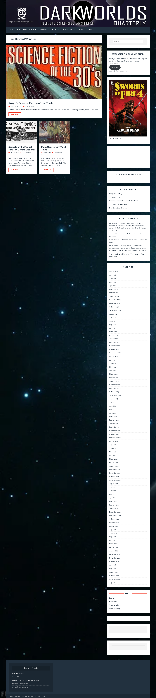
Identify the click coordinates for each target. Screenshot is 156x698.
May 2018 (112, 568)
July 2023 (112, 402)
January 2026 (114, 296)
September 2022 (115, 438)
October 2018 (114, 561)
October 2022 (114, 434)
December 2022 (115, 427)
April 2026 (113, 286)
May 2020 (112, 537)
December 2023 (115, 385)
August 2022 (113, 441)
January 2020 (114, 551)
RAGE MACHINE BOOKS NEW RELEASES (32, 30)
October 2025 (114, 307)
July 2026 (112, 275)
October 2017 (114, 576)
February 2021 (114, 505)
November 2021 (114, 473)
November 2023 (115, 388)
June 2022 (113, 448)
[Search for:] (128, 41)
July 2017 (112, 583)
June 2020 (113, 533)
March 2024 (113, 374)
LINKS (81, 30)
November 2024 (115, 346)
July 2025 (112, 317)
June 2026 (113, 279)
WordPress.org (114, 608)
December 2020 (115, 512)
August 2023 (113, 399)
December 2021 (114, 469)
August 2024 (113, 356)
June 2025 (112, 321)
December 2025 (114, 300)
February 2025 (114, 335)
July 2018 (112, 565)
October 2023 (114, 392)
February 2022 (114, 462)
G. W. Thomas (29, 106)
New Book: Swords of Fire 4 (118, 208)
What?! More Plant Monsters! (136, 250)
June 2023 (113, 406)
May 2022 (112, 452)
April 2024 (112, 370)
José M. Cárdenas (115, 234)
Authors (55, 30)
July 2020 (112, 530)
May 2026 (112, 282)
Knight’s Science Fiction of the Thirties (32, 103)
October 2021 (114, 477)
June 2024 (113, 363)
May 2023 (112, 409)
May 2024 (112, 367)
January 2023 (114, 423)
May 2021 (112, 494)
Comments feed (114, 605)
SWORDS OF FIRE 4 (116, 138)
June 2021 (112, 491)
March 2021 (113, 501)
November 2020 (115, 515)
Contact (92, 30)
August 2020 (113, 526)
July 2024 (112, 360)
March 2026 (113, 289)
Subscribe (115, 67)
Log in (111, 598)
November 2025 (114, 303)
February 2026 (114, 293)
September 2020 (115, 523)
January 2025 (113, 339)
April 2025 (112, 328)
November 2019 (114, 558)
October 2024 (114, 349)
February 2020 (114, 547)
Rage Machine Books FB (128, 175)
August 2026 (113, 271)
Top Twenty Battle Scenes (118, 204)
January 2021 (113, 508)
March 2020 (113, 544)
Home (10, 30)
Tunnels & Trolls (115, 197)
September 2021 (115, 480)
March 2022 (113, 459)
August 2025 (113, 314)
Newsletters (69, 30)
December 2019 (114, 554)
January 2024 (114, 381)
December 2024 (115, 342)
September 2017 (115, 579)
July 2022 (112, 445)
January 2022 (114, 466)
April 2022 (112, 455)
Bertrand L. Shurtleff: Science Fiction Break (123, 201)
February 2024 (114, 378)
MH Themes (41, 696)
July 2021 (112, 487)
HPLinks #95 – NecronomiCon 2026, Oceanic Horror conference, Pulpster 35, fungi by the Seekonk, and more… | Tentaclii (127, 225)
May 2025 (112, 324)
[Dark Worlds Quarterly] (78, 26)
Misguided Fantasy (115, 194)
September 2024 (115, 353)
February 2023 (114, 420)
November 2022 (115, 431)
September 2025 (115, 310)
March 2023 (113, 416)
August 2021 (113, 484)
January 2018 (113, 572)
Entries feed (113, 601)
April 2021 (112, 498)
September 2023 (115, 395)
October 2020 (114, 519)
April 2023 (112, 413)
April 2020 (113, 540)
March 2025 (113, 332)
